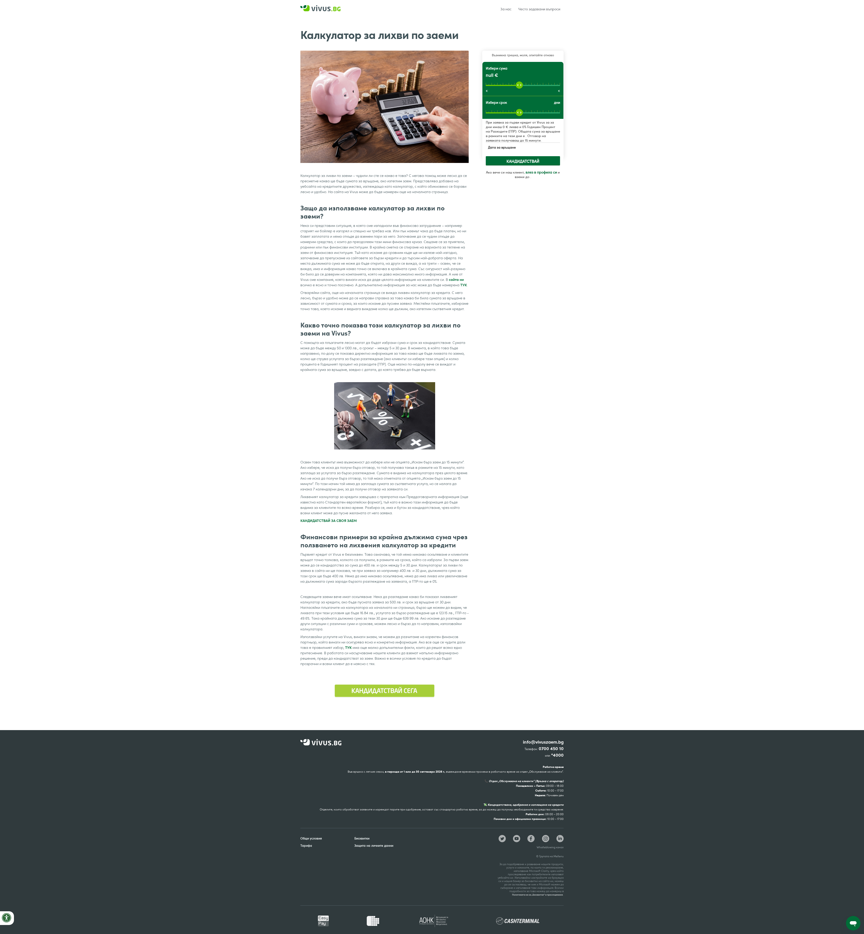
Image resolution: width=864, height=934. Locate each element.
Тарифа (306, 845)
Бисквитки (361, 838)
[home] (326, 9)
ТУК (463, 284)
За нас (506, 9)
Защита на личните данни (373, 845)
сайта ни (456, 279)
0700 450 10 (551, 748)
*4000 (557, 755)
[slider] (519, 85)
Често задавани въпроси (539, 9)
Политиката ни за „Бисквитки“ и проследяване (537, 894)
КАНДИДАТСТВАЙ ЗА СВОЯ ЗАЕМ (328, 520)
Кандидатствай (522, 161)
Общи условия (311, 838)
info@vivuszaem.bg (543, 742)
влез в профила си (541, 172)
